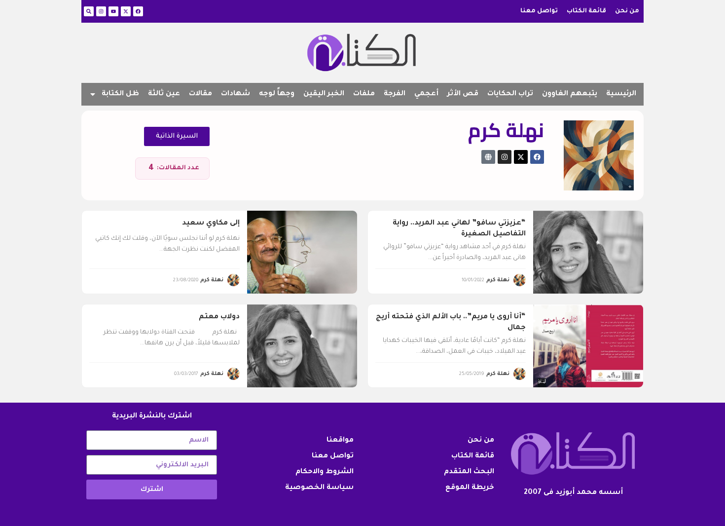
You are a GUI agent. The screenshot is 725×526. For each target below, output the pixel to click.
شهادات (235, 94)
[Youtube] (113, 11)
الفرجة (394, 94)
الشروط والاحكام (324, 472)
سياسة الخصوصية (319, 488)
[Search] (89, 11)
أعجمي (426, 94)
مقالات (200, 94)
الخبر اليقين (323, 94)
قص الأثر (462, 94)
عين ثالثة (164, 94)
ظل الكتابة (120, 94)
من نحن (627, 11)
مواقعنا (340, 441)
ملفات (364, 94)
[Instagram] (101, 11)
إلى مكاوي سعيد (211, 223)
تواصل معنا (539, 11)
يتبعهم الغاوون (569, 94)
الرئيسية (621, 94)
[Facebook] (138, 11)
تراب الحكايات (510, 94)
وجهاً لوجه (276, 94)
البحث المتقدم (469, 472)
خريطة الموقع (469, 488)
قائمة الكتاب (586, 11)
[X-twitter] (126, 11)
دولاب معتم (219, 317)
